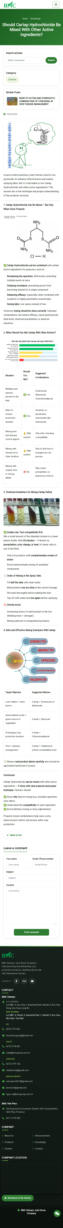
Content (10, 885)
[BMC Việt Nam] (10, 4)
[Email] (32, 981)
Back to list (16, 835)
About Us (9, 1135)
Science (12, 79)
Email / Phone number (43, 859)
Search (51, 60)
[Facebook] (16, 981)
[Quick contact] (57, 1213)
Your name (11, 859)
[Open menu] (55, 4)
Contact (39, 1148)
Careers (8, 1148)
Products (9, 1142)
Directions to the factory (19, 1198)
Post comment (31, 932)
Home (25, 18)
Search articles (14, 53)
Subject (9, 872)
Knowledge (36, 18)
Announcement (42, 1135)
